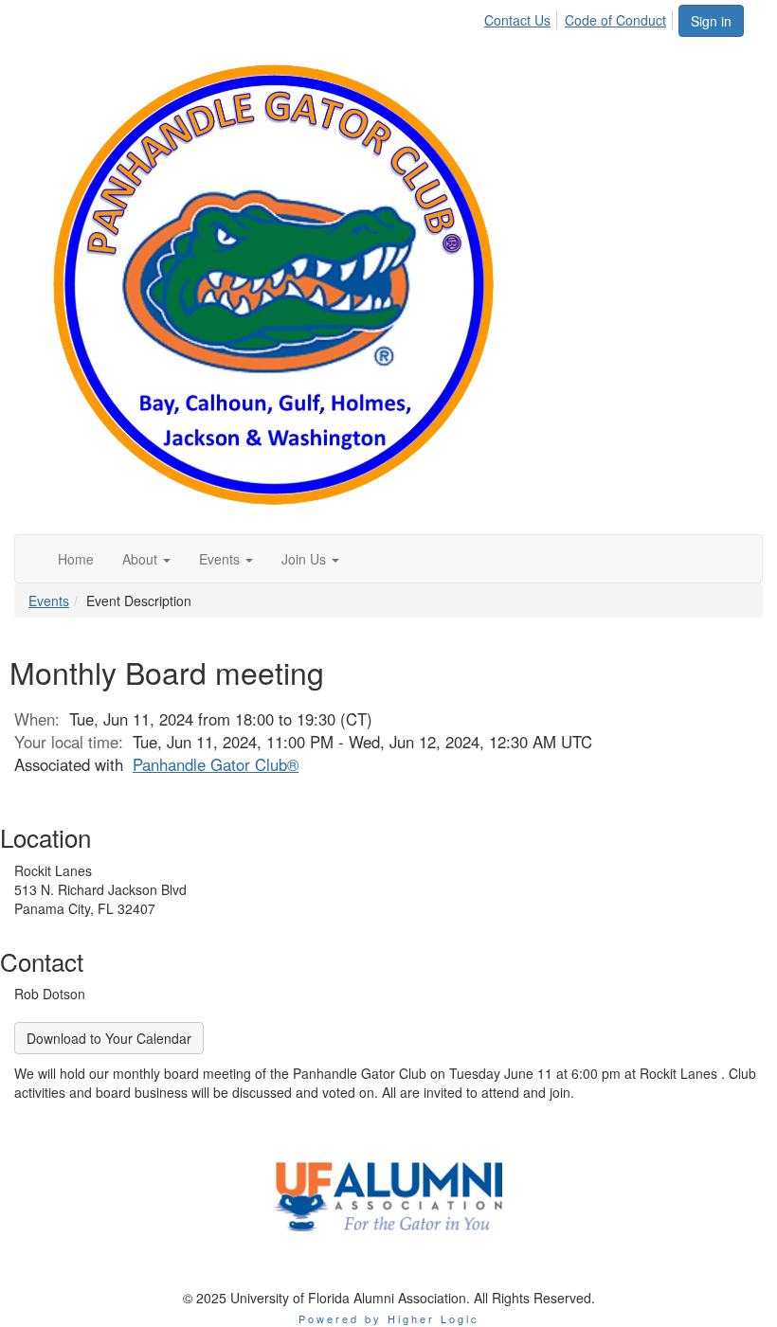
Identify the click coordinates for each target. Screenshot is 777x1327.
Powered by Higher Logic (388, 1318)
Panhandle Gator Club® (215, 764)
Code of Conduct (615, 19)
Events (48, 600)
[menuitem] (522, 17)
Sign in (711, 20)
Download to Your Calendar (109, 1038)
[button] (146, 559)
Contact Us (517, 19)
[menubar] (580, 17)
